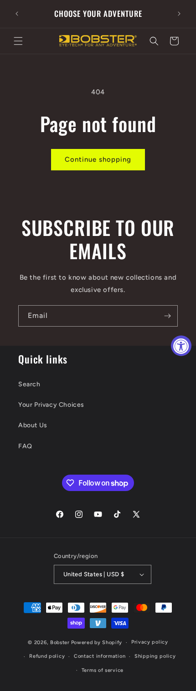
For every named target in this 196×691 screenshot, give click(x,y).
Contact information (99, 656)
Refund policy (47, 656)
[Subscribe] (167, 316)
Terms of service (103, 670)
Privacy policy (149, 642)
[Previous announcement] (17, 14)
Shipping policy (155, 656)
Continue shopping (98, 159)
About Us (32, 425)
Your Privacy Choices (51, 405)
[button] (18, 41)
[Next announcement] (179, 14)
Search (29, 384)
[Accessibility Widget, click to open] (181, 345)
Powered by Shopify (97, 642)
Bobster (60, 642)
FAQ (25, 446)
